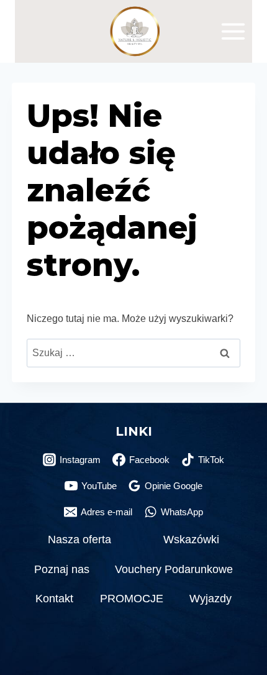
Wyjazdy (210, 598)
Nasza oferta (79, 539)
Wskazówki (191, 539)
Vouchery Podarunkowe (174, 569)
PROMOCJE (131, 598)
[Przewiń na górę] (242, 637)
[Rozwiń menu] (233, 31)
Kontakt (54, 598)
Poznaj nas (61, 569)
